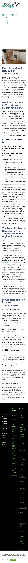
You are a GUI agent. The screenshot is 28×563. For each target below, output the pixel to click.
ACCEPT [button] (13, 559)
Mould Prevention (22, 525)
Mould (23, 264)
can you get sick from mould (22, 438)
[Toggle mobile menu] (25, 2)
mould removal (22, 530)
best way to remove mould (22, 429)
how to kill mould (22, 487)
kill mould (22, 502)
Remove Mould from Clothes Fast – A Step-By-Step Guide (14, 468)
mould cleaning (22, 521)
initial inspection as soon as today (11, 262)
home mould (21, 468)
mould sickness (22, 549)
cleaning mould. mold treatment (22, 447)
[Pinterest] (4, 447)
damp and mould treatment (22, 456)
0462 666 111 (14, 419)
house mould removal (22, 474)
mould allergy (22, 511)
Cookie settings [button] (5, 559)
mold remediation (23, 506)
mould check (21, 516)
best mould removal (22, 422)
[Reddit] (6, 447)
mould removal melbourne (22, 536)
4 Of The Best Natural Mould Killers (14, 455)
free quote (14, 97)
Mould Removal (14, 240)
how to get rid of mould (22, 481)
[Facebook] (2, 447)
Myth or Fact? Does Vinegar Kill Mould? (14, 434)
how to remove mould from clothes (22, 495)
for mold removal (22, 463)
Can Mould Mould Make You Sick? (14, 445)
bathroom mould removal (22, 415)
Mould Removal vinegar (22, 543)
